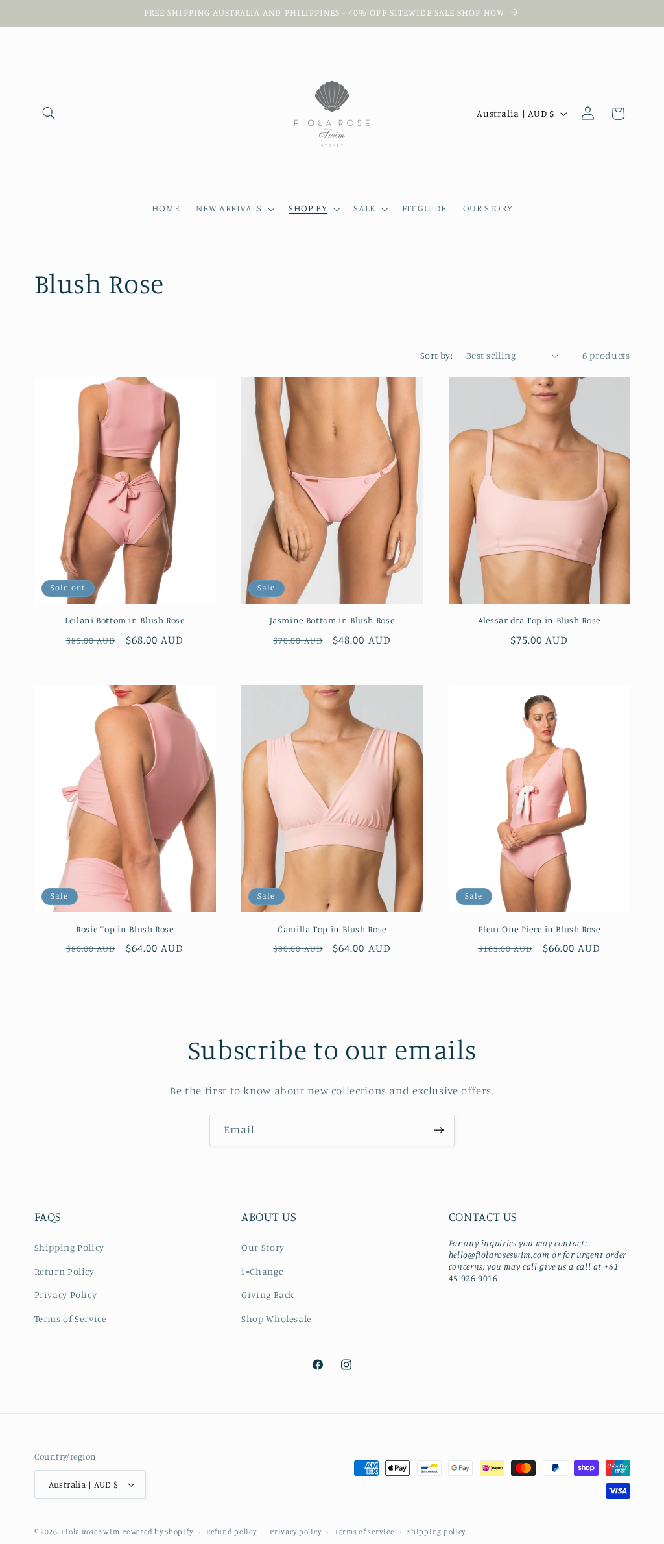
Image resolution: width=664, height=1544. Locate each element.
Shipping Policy (69, 1247)
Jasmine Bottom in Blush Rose (332, 620)
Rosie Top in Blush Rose (125, 929)
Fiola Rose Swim (90, 1531)
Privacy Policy (65, 1294)
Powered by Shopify (157, 1531)
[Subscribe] (439, 1130)
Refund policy (231, 1531)
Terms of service (364, 1531)
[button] (49, 113)
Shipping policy (436, 1531)
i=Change (262, 1271)
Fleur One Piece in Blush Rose (539, 929)
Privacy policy (295, 1531)
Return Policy (64, 1271)
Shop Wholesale (276, 1318)
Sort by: (436, 355)
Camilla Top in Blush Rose (332, 929)
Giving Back (267, 1294)
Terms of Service (70, 1318)
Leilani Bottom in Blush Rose (125, 620)
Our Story (263, 1247)
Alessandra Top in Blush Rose (539, 620)
